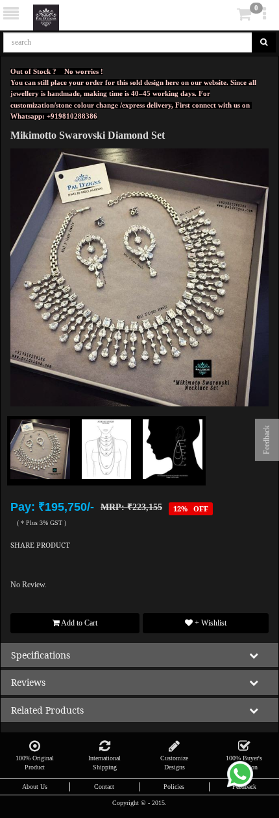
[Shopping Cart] (224, 16)
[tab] (226, 14)
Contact (104, 786)
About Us (34, 786)
